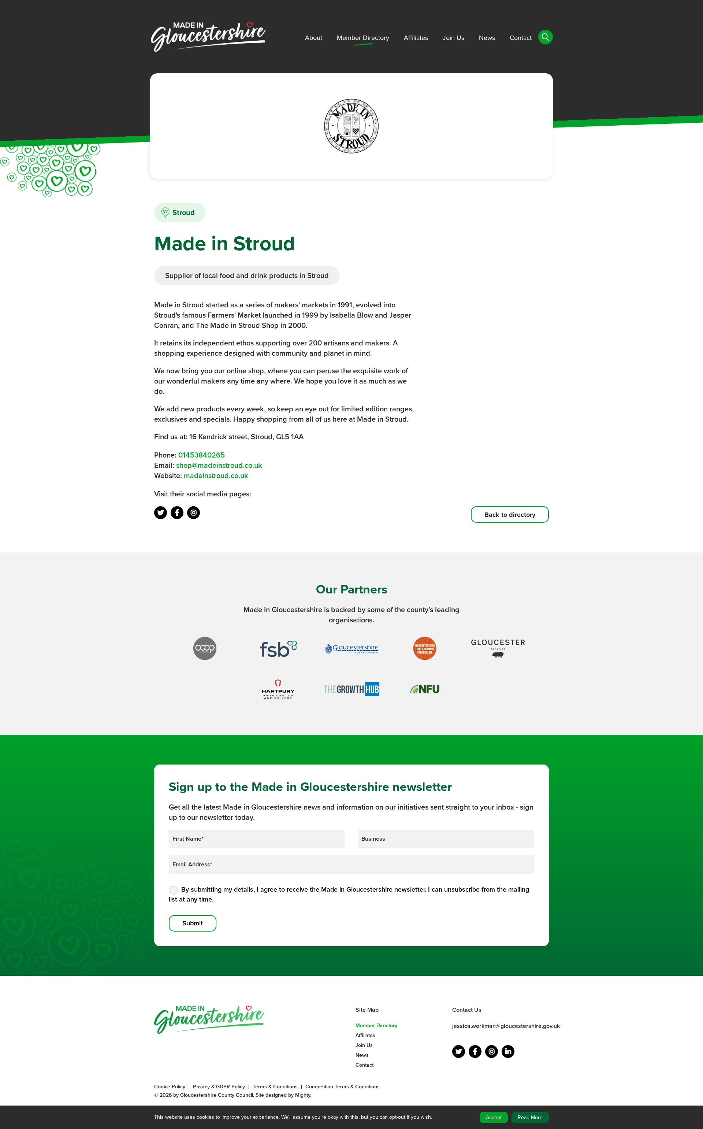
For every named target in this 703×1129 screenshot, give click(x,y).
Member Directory (363, 37)
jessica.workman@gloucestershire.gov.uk (506, 1026)
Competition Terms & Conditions (342, 1087)
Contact (521, 37)
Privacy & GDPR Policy (219, 1087)
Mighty (302, 1095)
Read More (530, 1117)
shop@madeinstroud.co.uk (219, 465)
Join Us (453, 37)
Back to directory (509, 514)
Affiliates (416, 37)
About (313, 37)
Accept (494, 1117)
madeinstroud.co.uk (216, 475)
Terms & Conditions (275, 1087)
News (487, 37)
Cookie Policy (169, 1087)
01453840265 (201, 454)
